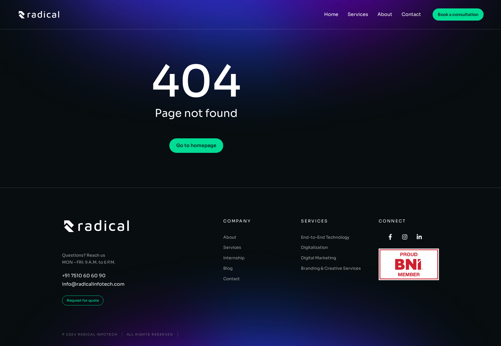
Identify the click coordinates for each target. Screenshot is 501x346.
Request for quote (83, 300)
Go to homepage (196, 145)
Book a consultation (458, 14)
